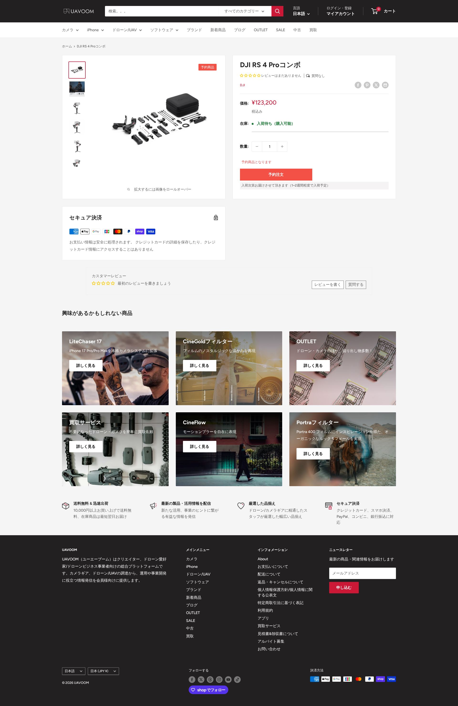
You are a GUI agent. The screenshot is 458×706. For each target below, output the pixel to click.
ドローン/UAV (124, 30)
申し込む (344, 587)
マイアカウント (341, 13)
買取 (313, 30)
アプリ (263, 618)
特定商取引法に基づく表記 (280, 602)
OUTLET (261, 30)
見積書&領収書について (278, 633)
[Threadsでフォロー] (210, 679)
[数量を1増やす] (282, 146)
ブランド (194, 30)
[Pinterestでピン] (367, 84)
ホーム (67, 46)
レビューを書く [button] (327, 284)
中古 (297, 30)
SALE (280, 30)
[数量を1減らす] (257, 146)
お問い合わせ (269, 649)
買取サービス (269, 626)
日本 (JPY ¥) (99, 671)
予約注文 (276, 174)
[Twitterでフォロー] (201, 679)
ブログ (239, 30)
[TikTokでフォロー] (237, 679)
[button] (250, 75)
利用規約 (265, 610)
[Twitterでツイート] (376, 84)
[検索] (277, 11)
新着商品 (218, 30)
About (263, 559)
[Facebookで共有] (358, 84)
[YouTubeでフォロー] (228, 679)
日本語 (70, 671)
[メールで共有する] (385, 84)
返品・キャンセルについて (280, 582)
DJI (242, 85)
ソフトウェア (161, 30)
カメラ (67, 30)
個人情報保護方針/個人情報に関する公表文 (285, 592)
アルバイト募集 (271, 641)
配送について (269, 574)
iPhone (93, 30)
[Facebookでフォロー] (192, 679)
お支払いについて (273, 566)
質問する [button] (356, 284)
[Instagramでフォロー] (219, 679)
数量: (244, 146)
